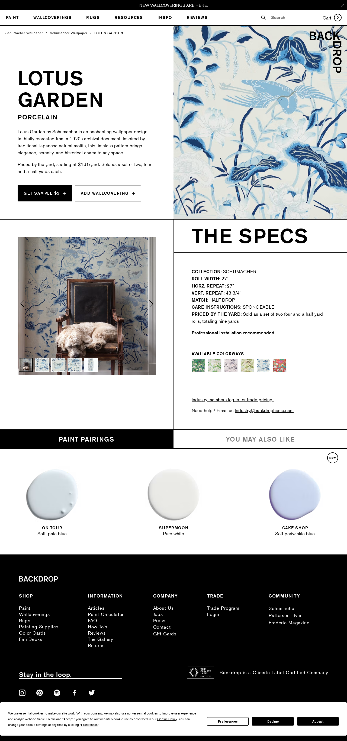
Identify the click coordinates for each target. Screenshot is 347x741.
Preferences (228, 721)
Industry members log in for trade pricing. (233, 399)
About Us (163, 608)
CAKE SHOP (295, 527)
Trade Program (223, 608)
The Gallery (100, 639)
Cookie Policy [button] (167, 719)
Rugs (24, 620)
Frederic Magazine (289, 622)
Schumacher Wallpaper (24, 33)
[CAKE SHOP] (294, 494)
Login (213, 614)
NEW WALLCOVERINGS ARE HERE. (173, 5)
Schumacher (282, 608)
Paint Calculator (106, 614)
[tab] (87, 439)
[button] (22, 306)
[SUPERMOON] (173, 494)
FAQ (93, 620)
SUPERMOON (173, 527)
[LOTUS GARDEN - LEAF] (214, 365)
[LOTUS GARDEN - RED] (280, 365)
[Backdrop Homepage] (326, 71)
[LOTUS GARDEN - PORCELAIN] (263, 365)
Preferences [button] (89, 725)
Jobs (158, 614)
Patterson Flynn (286, 615)
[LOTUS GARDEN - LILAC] (231, 365)
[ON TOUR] (52, 494)
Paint (24, 608)
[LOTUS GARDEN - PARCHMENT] (247, 365)
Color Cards (32, 633)
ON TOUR (52, 527)
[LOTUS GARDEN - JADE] (198, 365)
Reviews (97, 633)
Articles (96, 608)
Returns (96, 645)
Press (159, 620)
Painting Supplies (38, 626)
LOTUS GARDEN (108, 33)
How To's (97, 626)
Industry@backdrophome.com (264, 410)
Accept (318, 721)
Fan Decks (30, 639)
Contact (162, 627)
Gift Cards (165, 633)
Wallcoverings (34, 614)
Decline (273, 721)
